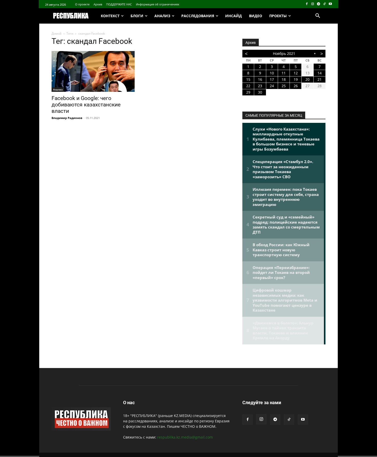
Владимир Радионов (67, 118)
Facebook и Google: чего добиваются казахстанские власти (86, 104)
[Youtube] (330, 4)
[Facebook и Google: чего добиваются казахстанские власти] (93, 71)
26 (296, 85)
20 (307, 79)
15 (248, 79)
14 (320, 73)
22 (248, 85)
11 (284, 73)
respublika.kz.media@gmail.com (185, 437)
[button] (317, 16)
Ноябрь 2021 (284, 53)
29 (248, 92)
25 (284, 85)
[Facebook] (307, 4)
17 (272, 79)
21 (320, 79)
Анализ (58, 89)
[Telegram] (319, 4)
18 (284, 79)
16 (260, 79)
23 (260, 85)
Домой (57, 33)
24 (272, 85)
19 (296, 79)
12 (296, 73)
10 (272, 73)
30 (260, 92)
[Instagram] (313, 4)
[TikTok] (324, 4)
